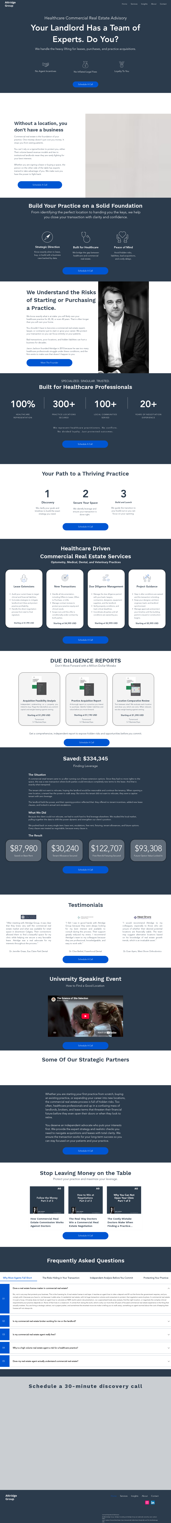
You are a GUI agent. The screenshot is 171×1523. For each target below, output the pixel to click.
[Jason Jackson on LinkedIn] (153, 1502)
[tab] (61, 1277)
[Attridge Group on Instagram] (147, 1502)
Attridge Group (10, 4)
